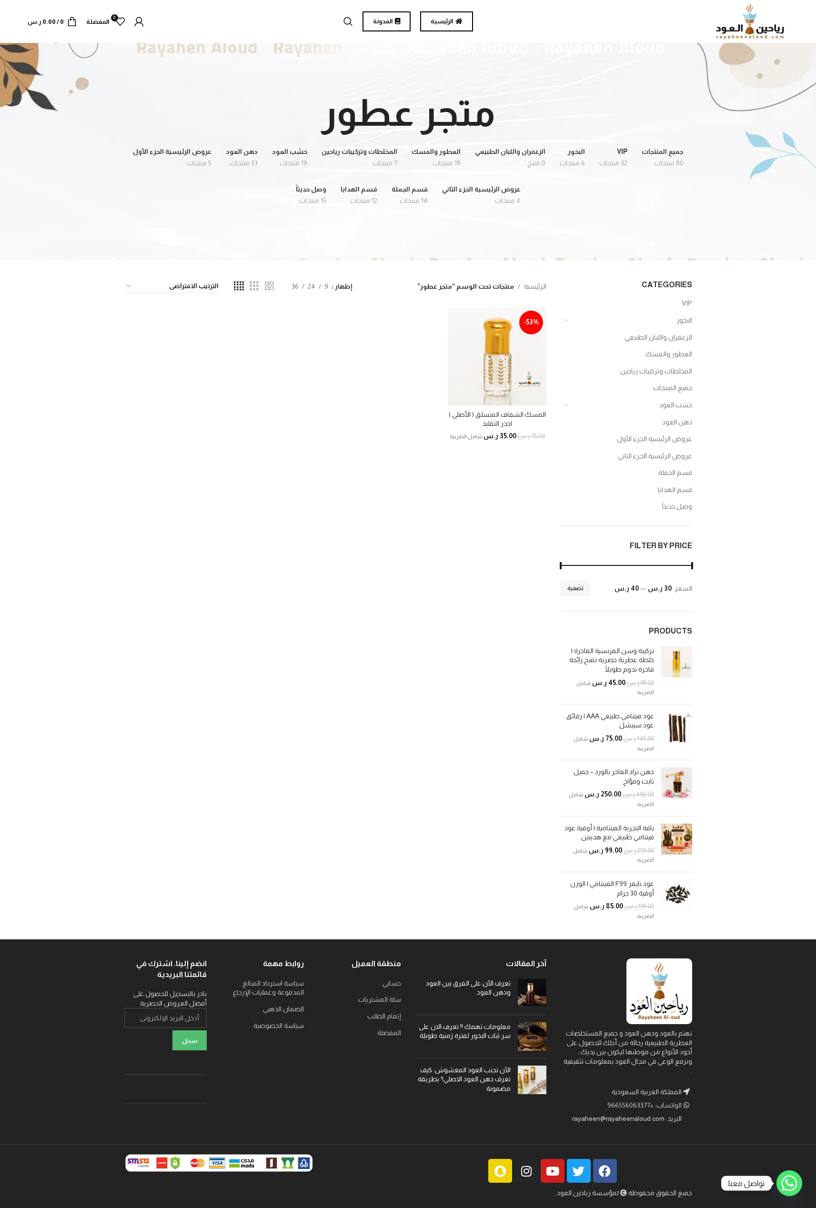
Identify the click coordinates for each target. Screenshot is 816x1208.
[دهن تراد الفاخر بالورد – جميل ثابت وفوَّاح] (676, 787)
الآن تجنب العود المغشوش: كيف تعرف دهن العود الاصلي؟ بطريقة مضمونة (464, 1079)
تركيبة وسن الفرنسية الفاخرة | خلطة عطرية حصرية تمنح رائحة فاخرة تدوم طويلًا (611, 660)
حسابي (392, 983)
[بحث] (348, 21)
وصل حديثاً (677, 506)
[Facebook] (605, 1171)
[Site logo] (750, 21)
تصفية (575, 588)
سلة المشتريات (379, 999)
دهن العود (677, 422)
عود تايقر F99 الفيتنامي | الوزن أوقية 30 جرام (612, 888)
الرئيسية (535, 286)
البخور (684, 320)
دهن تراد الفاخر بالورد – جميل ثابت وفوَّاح (614, 776)
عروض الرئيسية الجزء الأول (654, 439)
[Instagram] (526, 1171)
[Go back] (507, 112)
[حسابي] (139, 21)
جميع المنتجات (672, 388)
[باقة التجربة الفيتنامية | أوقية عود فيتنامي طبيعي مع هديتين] (676, 844)
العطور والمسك (668, 354)
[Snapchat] (500, 1171)
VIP (687, 303)
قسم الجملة (675, 472)
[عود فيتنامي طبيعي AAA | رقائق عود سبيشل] (676, 732)
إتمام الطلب (384, 1016)
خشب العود (675, 405)
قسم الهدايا (675, 489)
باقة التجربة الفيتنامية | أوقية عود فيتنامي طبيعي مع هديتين (609, 832)
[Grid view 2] (269, 286)
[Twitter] (579, 1171)
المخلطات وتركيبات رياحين (656, 371)
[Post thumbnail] (532, 993)
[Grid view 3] (254, 286)
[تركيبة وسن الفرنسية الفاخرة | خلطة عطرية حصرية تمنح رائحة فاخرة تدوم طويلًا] (676, 671)
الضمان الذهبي (283, 1009)
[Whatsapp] (789, 1183)
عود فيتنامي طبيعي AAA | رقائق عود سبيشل (610, 720)
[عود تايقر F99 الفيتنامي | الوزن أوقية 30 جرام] (676, 899)
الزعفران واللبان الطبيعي (658, 337)
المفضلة (389, 1033)
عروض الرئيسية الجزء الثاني (655, 456)
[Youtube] (552, 1171)
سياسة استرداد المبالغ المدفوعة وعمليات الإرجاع (268, 988)
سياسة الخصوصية (278, 1025)
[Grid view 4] (239, 286)
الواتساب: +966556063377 (645, 1105)
